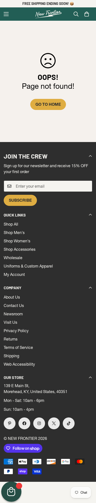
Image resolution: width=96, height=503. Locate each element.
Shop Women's (17, 240)
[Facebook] (24, 423)
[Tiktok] (69, 423)
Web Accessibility (19, 364)
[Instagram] (39, 423)
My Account (14, 274)
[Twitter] (54, 423)
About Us (12, 297)
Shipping (11, 355)
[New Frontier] (48, 14)
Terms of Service (18, 347)
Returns (10, 339)
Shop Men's (14, 232)
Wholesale (13, 257)
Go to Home (48, 104)
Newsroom (13, 313)
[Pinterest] (10, 423)
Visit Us (10, 322)
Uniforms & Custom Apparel (28, 266)
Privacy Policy (16, 330)
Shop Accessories (19, 249)
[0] (86, 14)
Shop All (11, 224)
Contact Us (14, 305)
